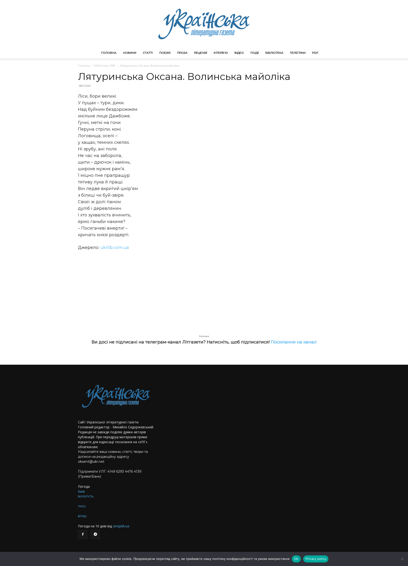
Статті (148, 52)
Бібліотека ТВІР (104, 66)
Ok (296, 559)
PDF (315, 52)
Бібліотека (274, 52)
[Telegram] (95, 534)
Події (255, 52)
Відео (239, 52)
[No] (402, 559)
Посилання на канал (294, 342)
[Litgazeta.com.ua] (204, 23)
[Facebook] (82, 534)
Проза (182, 52)
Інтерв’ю (221, 52)
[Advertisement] (204, 290)
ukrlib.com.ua (114, 247)
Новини (129, 52)
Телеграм (298, 52)
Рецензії (200, 52)
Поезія (164, 52)
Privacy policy (316, 559)
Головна (108, 52)
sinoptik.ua (121, 526)
